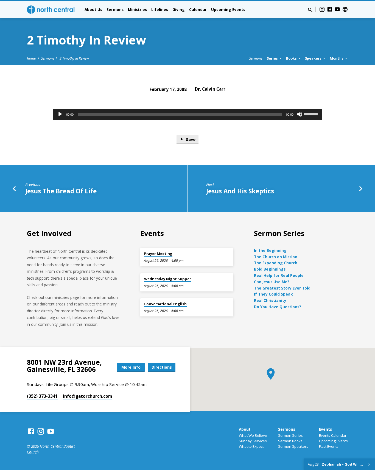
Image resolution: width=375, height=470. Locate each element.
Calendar (198, 9)
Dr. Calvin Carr (210, 89)
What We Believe (253, 435)
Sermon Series (290, 435)
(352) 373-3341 (42, 396)
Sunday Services (253, 440)
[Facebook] (330, 9)
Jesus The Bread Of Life (61, 191)
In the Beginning (270, 250)
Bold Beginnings (270, 269)
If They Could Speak (273, 294)
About (245, 429)
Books (292, 58)
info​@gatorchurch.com (87, 396)
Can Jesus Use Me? (271, 281)
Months (337, 58)
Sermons (115, 9)
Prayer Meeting (158, 253)
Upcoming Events (228, 9)
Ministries (137, 9)
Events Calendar (332, 435)
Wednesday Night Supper (167, 278)
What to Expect (251, 446)
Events (325, 429)
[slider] (311, 114)
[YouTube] (337, 9)
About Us (93, 9)
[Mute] (299, 114)
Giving (178, 9)
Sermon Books (290, 440)
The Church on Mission (275, 256)
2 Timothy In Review (74, 58)
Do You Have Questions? (277, 306)
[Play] (60, 114)
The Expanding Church (275, 262)
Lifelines (159, 9)
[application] (187, 114)
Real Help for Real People (279, 275)
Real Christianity (270, 300)
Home (31, 58)
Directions (162, 367)
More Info (131, 367)
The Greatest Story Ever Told (282, 288)
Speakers (313, 58)
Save (190, 139)
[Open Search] (310, 10)
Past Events (328, 446)
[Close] (369, 464)
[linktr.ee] (345, 9)
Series (273, 58)
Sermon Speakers (293, 446)
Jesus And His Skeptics (240, 191)
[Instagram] (322, 9)
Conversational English (165, 303)
